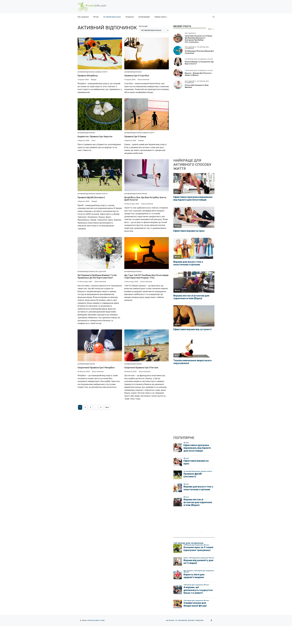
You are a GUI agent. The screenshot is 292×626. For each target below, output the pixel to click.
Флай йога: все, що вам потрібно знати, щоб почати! (145, 198)
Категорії (143, 26)
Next (107, 407)
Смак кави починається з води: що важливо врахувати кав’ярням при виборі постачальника (198, 39)
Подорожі (129, 17)
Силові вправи (144, 17)
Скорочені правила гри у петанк (141, 367)
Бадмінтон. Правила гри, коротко (95, 136)
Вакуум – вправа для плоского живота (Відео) (198, 74)
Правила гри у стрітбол (136, 75)
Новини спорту (160, 17)
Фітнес (96, 17)
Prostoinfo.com (96, 620)
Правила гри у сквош (135, 136)
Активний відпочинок (112, 17)
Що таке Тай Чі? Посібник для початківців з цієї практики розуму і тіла (146, 276)
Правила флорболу (88, 75)
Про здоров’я (83, 17)
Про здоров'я (100, 271)
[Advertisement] (190, 123)
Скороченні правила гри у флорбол (96, 367)
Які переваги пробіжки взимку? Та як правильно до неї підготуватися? (97, 276)
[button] (213, 16)
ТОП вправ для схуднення (188, 543)
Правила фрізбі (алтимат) (91, 197)
